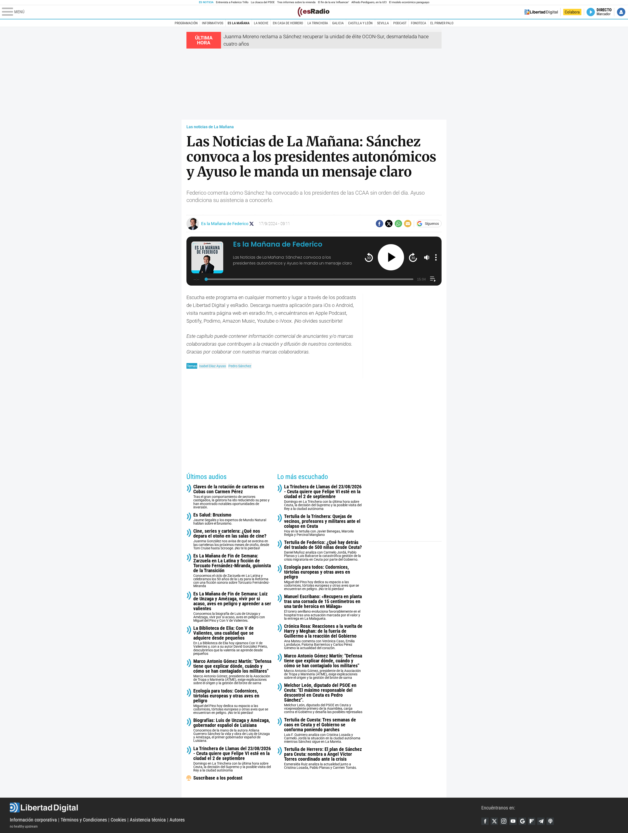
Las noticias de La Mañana (210, 127)
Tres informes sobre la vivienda (296, 2)
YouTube (513, 821)
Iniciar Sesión (621, 12)
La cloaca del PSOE (263, 2)
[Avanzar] (412, 257)
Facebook (485, 821)
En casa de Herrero (288, 23)
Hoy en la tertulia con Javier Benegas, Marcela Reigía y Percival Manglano (322, 525)
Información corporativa (33, 820)
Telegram (541, 821)
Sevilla (383, 23)
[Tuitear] (388, 223)
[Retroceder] (368, 257)
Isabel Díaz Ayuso (212, 366)
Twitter (494, 821)
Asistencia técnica (148, 820)
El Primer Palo (441, 23)
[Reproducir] (391, 257)
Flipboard (531, 821)
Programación (186, 23)
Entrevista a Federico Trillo (232, 2)
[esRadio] (313, 12)
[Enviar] (398, 223)
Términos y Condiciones (84, 820)
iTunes (550, 821)
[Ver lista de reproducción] (433, 279)
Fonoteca (418, 23)
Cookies (118, 820)
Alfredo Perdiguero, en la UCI (369, 2)
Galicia (338, 23)
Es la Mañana (238, 23)
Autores (177, 820)
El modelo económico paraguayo (409, 2)
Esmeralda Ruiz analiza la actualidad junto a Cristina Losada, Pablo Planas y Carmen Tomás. (323, 758)
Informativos (212, 23)
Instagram (503, 821)
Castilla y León (360, 23)
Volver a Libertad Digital (541, 12)
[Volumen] (427, 257)
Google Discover (522, 821)
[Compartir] (379, 223)
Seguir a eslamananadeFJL (251, 223)
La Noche (261, 23)
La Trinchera (317, 23)
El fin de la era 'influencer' (333, 2)
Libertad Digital (245, 807)
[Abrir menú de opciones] (436, 257)
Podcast (399, 23)
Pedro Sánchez (239, 366)
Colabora (572, 12)
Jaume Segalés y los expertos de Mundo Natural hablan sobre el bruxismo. (229, 518)
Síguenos (432, 223)
